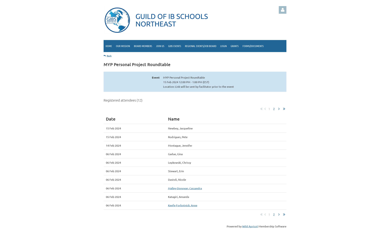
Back (109, 55)
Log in (282, 10)
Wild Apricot (250, 226)
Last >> (284, 109)
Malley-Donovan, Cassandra (185, 188)
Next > (278, 109)
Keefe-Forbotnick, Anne (182, 205)
